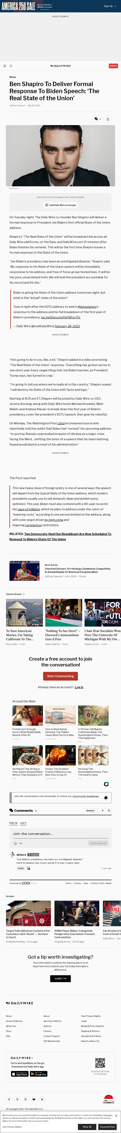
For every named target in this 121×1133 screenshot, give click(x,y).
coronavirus (33, 525)
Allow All (87, 1127)
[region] (60, 1122)
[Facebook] (9, 1099)
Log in (79, 687)
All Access (11, 1026)
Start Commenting (60, 676)
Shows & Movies (14, 1021)
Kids (8, 1036)
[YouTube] (34, 1099)
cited (61, 423)
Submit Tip (61, 979)
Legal (84, 1021)
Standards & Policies (91, 1036)
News (9, 1016)
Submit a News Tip (90, 1041)
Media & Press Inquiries (92, 1026)
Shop (8, 1031)
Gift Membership (52, 1041)
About (47, 1016)
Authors (47, 1026)
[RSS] (42, 1099)
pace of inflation (29, 509)
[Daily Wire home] (61, 66)
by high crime (54, 520)
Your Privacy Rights (91, 1016)
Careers (47, 1031)
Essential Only (107, 1127)
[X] (17, 1099)
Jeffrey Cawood (17, 105)
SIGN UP (113, 66)
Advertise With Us (52, 1021)
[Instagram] (25, 1099)
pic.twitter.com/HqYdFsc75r (60, 317)
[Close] (116, 1115)
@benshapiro (87, 306)
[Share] (108, 119)
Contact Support (52, 1036)
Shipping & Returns (90, 1031)
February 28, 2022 (67, 326)
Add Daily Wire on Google (62, 205)
